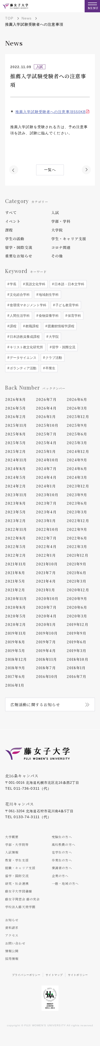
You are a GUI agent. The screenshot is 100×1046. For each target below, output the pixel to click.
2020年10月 (47, 598)
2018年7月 (46, 667)
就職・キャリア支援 (20, 868)
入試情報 (11, 852)
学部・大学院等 (17, 844)
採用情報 (11, 958)
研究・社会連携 (17, 883)
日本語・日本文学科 (68, 284)
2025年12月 (78, 416)
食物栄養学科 (48, 316)
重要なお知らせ (18, 256)
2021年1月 (45, 590)
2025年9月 (77, 425)
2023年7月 (46, 503)
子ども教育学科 (66, 305)
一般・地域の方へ (65, 883)
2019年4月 (46, 650)
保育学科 (74, 316)
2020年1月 (46, 624)
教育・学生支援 (17, 860)
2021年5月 (15, 581)
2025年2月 (15, 451)
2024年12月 (78, 451)
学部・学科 (61, 221)
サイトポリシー (78, 974)
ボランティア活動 (22, 368)
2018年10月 (77, 659)
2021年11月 (15, 564)
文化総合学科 (19, 295)
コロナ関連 (61, 247)
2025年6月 (77, 434)
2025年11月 (16, 425)
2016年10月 (47, 676)
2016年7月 (77, 676)
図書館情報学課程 (60, 326)
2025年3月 (77, 442)
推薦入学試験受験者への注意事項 (50, 112)
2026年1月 (46, 416)
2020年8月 (15, 607)
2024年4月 (46, 477)
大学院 (57, 230)
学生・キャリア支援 (68, 238)
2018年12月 (16, 659)
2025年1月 (46, 451)
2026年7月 (46, 399)
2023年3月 (77, 512)
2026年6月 (77, 399)
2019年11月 (15, 633)
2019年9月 (77, 633)
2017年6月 (15, 676)
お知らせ (11, 920)
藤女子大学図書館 (18, 891)
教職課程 (31, 326)
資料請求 (11, 927)
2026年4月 (46, 408)
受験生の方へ (62, 837)
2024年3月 (77, 477)
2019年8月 (15, 642)
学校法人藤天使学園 (20, 907)
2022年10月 (47, 529)
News (27, 18)
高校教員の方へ (63, 844)
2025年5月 (15, 442)
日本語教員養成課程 (24, 337)
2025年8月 (15, 434)
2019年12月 (77, 624)
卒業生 (49, 368)
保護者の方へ (62, 868)
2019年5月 (15, 650)
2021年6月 (77, 572)
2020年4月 (46, 616)
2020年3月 (77, 616)
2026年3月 (77, 408)
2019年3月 (77, 650)
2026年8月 (15, 399)
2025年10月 (47, 425)
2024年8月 (15, 468)
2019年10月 (47, 633)
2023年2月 (15, 520)
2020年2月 (15, 624)
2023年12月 (78, 486)
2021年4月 (46, 581)
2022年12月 (78, 520)
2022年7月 (46, 538)
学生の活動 (15, 238)
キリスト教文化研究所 (26, 347)
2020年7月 (46, 607)
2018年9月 (15, 667)
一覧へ (50, 170)
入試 (55, 212)
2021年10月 (47, 564)
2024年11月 (16, 460)
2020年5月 (15, 616)
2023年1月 (46, 520)
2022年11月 (16, 529)
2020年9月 (77, 598)
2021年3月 (77, 581)
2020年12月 (78, 590)
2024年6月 (77, 468)
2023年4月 (46, 512)
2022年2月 (15, 555)
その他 (57, 256)
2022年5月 (15, 546)
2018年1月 (76, 667)
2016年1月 (14, 685)
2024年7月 (46, 468)
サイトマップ (54, 974)
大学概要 (11, 837)
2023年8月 (15, 503)
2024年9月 (77, 460)
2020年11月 (16, 598)
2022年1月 (46, 555)
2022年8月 (15, 538)
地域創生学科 (48, 295)
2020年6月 (77, 607)
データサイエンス (22, 358)
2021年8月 (15, 572)
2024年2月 (15, 486)
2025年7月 (46, 434)
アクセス (11, 935)
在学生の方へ (62, 852)
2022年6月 (77, 538)
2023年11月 (16, 494)
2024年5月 (15, 477)
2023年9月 (77, 494)
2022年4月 (46, 546)
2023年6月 (77, 503)
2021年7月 (46, 572)
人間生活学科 (19, 316)
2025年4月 (46, 442)
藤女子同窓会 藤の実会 (22, 899)
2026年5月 (15, 408)
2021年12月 (77, 555)
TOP (9, 18)
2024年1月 (46, 486)
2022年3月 (77, 546)
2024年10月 (47, 460)
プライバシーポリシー (26, 974)
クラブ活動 (53, 358)
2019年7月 (46, 642)
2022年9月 (77, 529)
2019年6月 (77, 642)
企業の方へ (60, 876)
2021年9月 (77, 564)
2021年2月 (15, 590)
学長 (12, 284)
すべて (11, 212)
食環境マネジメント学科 (27, 305)
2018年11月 (46, 659)
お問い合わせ (15, 943)
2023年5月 (15, 512)
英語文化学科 (34, 284)
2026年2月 (15, 416)
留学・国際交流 (18, 247)
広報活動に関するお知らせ (35, 704)
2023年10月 (47, 494)
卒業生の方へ (62, 860)
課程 (9, 230)
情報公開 (11, 951)
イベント (13, 221)
